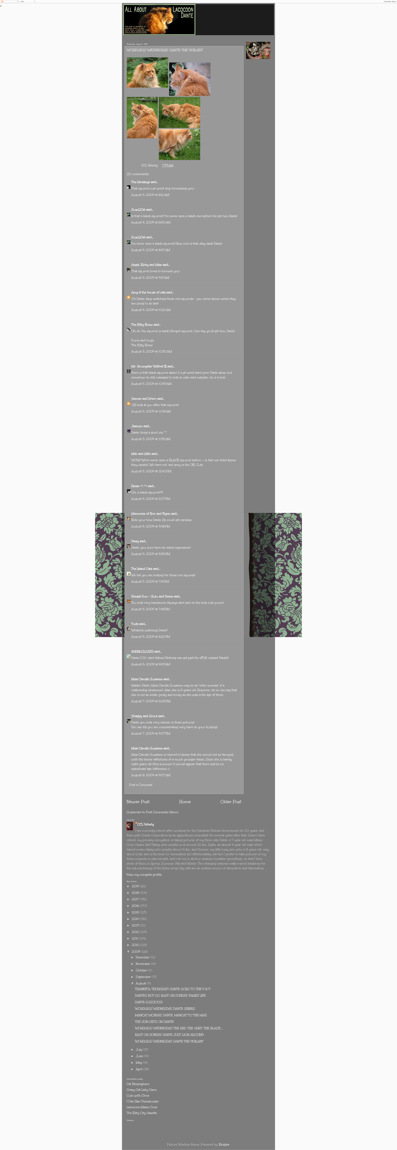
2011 (135, 938)
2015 (136, 912)
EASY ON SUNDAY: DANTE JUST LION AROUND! (169, 1035)
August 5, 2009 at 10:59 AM (151, 384)
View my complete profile (144, 875)
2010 (136, 945)
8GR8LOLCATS (142, 651)
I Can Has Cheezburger (143, 1101)
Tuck (134, 624)
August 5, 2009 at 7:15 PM (150, 581)
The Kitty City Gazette (142, 1113)
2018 (136, 893)
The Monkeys (140, 182)
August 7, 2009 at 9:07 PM (150, 733)
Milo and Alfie (141, 454)
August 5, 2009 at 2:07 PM (150, 499)
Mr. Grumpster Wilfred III (149, 366)
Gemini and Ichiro (143, 399)
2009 (136, 952)
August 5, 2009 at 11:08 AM (151, 411)
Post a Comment (140, 785)
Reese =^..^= (139, 486)
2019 (136, 886)
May (139, 1063)
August (141, 983)
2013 (136, 925)
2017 (136, 899)
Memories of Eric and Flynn (150, 514)
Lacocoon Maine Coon (142, 1107)
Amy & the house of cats (148, 292)
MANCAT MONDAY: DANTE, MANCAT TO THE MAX (171, 1015)
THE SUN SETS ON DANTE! (154, 1022)
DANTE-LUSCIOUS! (149, 1002)
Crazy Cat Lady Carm (142, 1090)
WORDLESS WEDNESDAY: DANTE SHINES (165, 1009)
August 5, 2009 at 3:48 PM (150, 526)
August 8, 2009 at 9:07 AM (150, 775)
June (140, 1056)
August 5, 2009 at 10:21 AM (151, 310)
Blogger (224, 1144)
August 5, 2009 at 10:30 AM (151, 351)
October (142, 970)
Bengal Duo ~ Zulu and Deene (152, 596)
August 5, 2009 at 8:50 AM (150, 222)
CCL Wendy (146, 824)
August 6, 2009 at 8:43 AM (150, 664)
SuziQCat (138, 210)
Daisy (135, 541)
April (139, 1069)
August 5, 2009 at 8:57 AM (150, 250)
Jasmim (137, 426)
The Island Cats (141, 569)
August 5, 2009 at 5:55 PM (150, 554)
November (143, 964)
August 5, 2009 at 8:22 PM (150, 637)
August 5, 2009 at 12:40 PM (151, 471)
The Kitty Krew (142, 325)
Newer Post (138, 802)
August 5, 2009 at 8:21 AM (150, 195)
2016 (136, 906)
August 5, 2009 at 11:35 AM (150, 439)
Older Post (230, 802)
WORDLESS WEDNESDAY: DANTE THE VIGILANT (169, 1041)
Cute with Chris (138, 1096)
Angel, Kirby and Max (146, 265)
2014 (136, 919)
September (144, 977)
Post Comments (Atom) (162, 812)
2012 (136, 932)
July (139, 1049)
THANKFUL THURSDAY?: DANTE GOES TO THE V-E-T (172, 989)
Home (185, 802)
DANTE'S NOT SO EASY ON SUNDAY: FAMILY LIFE (170, 996)
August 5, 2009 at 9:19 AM (150, 278)
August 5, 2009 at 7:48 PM (150, 609)
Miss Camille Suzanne (147, 679)
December (143, 957)
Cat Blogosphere (138, 1084)
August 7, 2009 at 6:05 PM (150, 701)
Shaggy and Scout (144, 716)
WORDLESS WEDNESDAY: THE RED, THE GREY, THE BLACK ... (179, 1028)
